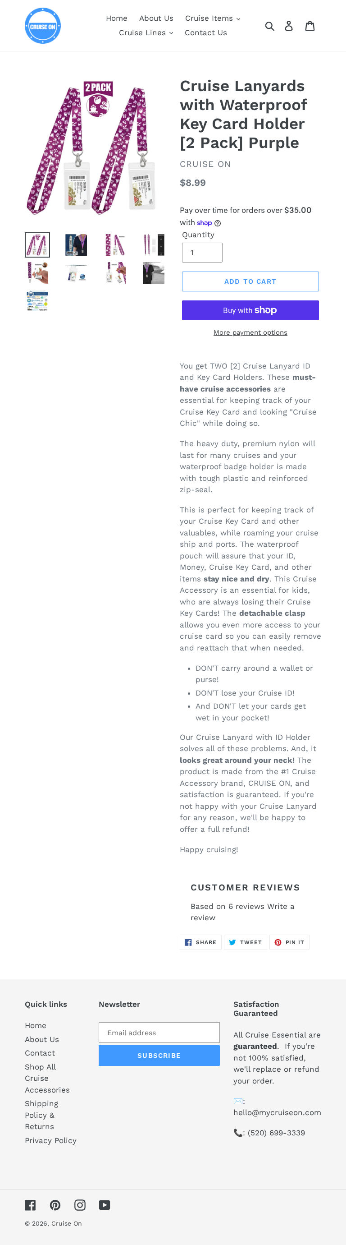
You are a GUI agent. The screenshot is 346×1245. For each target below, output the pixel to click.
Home (35, 1025)
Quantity (198, 234)
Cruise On (66, 1223)
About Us (42, 1039)
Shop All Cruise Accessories (47, 1078)
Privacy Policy (51, 1140)
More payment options (250, 332)
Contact (40, 1052)
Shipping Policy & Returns (41, 1115)
